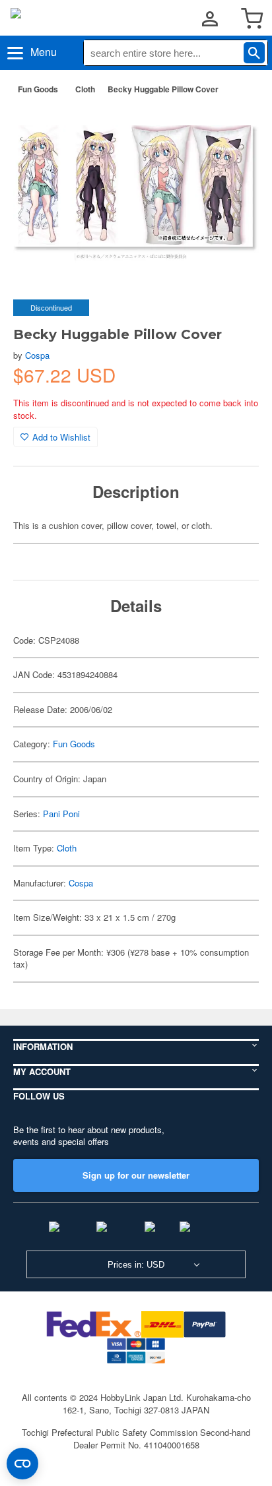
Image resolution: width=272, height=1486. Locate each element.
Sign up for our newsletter (136, 1175)
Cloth (85, 89)
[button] (235, 126)
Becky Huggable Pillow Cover (163, 89)
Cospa (37, 355)
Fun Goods (38, 89)
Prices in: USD (136, 1265)
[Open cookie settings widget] (22, 1463)
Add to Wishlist (61, 437)
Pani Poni (61, 813)
